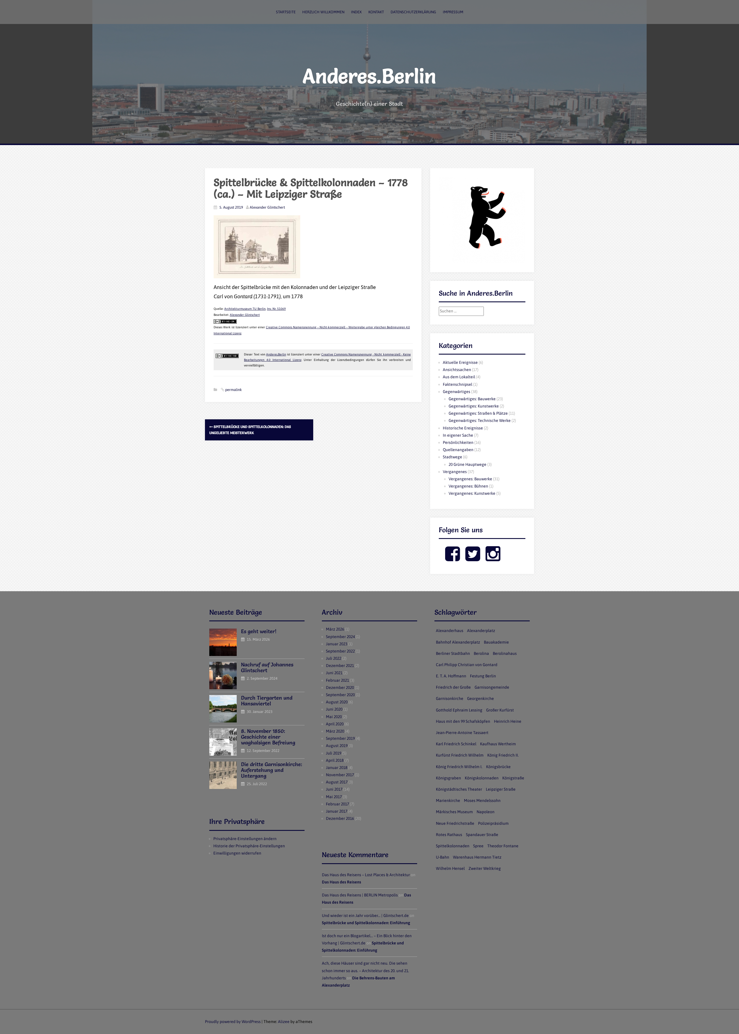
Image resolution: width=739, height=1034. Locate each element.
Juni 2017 (334, 789)
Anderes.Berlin (369, 76)
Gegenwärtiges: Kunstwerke (474, 406)
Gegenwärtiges (456, 391)
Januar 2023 (336, 644)
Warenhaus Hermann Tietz (477, 857)
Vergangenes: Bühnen (468, 486)
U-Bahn (442, 857)
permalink (233, 390)
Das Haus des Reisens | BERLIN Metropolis (360, 895)
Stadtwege (452, 457)
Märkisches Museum (454, 811)
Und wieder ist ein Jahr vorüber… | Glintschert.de (365, 915)
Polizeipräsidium (493, 823)
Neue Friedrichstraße (455, 823)
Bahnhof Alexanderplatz (458, 642)
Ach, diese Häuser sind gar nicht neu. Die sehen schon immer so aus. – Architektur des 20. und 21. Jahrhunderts (365, 970)
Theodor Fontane (502, 846)
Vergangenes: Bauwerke (470, 479)
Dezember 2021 (340, 665)
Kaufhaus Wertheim (498, 744)
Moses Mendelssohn (482, 800)
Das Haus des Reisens (341, 882)
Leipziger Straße (501, 789)
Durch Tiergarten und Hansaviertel (266, 700)
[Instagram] (493, 558)
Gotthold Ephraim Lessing (459, 710)
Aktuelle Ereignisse (460, 362)
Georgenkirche (480, 698)
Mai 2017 (334, 796)
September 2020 (340, 694)
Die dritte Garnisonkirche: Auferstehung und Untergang (271, 770)
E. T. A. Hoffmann (451, 676)
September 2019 (340, 738)
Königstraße (513, 778)
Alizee (284, 1021)
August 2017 (337, 782)
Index (356, 12)
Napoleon (485, 811)
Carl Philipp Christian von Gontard (466, 664)
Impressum (453, 12)
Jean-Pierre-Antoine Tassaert (462, 732)
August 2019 (337, 745)
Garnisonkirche (449, 698)
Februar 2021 (337, 680)
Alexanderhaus (449, 630)
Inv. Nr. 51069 (276, 308)
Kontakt (376, 12)
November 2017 (340, 774)
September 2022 (340, 651)
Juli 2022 (333, 658)
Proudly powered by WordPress (233, 1021)
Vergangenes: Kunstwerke (472, 493)
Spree (478, 846)
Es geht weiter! (259, 631)
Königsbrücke (498, 766)
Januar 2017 (336, 811)
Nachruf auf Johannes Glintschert (267, 667)
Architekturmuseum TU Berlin (245, 308)
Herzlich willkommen (323, 12)
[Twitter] (472, 558)
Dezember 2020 (340, 687)
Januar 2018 (336, 767)
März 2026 (335, 629)
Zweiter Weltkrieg (485, 868)
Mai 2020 (334, 716)
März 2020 (335, 731)
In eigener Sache (458, 435)
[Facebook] (452, 558)
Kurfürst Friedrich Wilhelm (460, 755)
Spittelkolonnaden (452, 846)
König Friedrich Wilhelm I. (459, 766)
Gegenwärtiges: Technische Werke (480, 420)
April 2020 (335, 724)
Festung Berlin (483, 676)
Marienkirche (448, 800)
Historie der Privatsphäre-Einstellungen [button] (249, 846)
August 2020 (337, 702)
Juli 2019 (333, 753)
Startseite (286, 12)
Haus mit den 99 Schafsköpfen (463, 721)
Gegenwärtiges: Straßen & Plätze (478, 413)
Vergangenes (455, 471)
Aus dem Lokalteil (459, 377)
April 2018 (335, 760)
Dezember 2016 (340, 818)
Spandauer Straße (482, 834)
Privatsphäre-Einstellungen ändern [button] (245, 838)
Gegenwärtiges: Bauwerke (472, 398)
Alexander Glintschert (267, 207)
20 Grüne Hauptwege (467, 464)
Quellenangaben (458, 449)
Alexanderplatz (481, 630)
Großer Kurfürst (500, 710)
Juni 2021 (334, 672)
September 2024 (340, 636)
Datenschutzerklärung (413, 12)
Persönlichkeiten (458, 442)
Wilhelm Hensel (450, 868)
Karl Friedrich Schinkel (456, 744)
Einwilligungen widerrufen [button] (237, 853)
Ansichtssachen (457, 369)
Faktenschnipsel (457, 384)
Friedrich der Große (453, 687)
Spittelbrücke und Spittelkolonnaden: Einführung (366, 922)
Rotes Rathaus (449, 834)
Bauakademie (496, 642)
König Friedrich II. (503, 755)
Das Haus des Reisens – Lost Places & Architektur (366, 874)
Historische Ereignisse (463, 428)
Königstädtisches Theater (459, 789)
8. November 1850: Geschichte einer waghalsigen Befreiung (268, 737)
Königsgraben (448, 778)
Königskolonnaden (482, 778)
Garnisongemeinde (492, 687)
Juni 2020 (334, 709)
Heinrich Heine (507, 721)
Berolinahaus (505, 653)
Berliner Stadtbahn (453, 653)
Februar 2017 (337, 804)
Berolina (481, 653)
